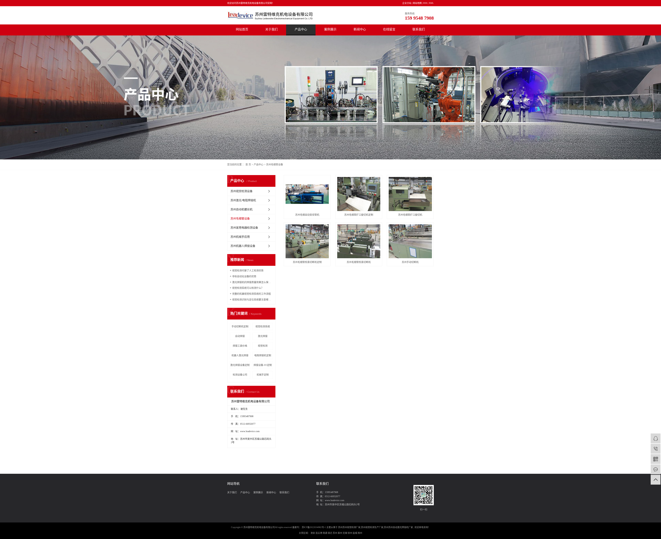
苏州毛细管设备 (274, 164)
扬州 (360, 533)
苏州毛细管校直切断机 (359, 262)
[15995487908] (655, 449)
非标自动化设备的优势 (244, 276)
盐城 (355, 533)
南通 (325, 533)
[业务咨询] (655, 438)
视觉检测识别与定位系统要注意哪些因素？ (252, 299)
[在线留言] (655, 469)
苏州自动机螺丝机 (241, 209)
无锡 (345, 533)
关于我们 (271, 29)
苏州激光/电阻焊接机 (243, 200)
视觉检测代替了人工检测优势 (248, 270)
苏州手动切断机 (410, 262)
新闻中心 (360, 29)
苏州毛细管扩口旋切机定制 (358, 214)
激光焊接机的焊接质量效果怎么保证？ (252, 282)
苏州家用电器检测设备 (244, 227)
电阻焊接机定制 (262, 355)
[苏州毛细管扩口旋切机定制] (358, 194)
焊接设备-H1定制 (263, 365)
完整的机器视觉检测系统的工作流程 (251, 293)
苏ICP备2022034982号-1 (314, 527)
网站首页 (242, 29)
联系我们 (418, 29)
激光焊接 (262, 336)
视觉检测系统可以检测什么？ (248, 288)
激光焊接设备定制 (240, 365)
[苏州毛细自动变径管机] (307, 194)
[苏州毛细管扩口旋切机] (410, 194)
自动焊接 (240, 336)
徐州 (350, 533)
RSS (425, 3)
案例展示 (330, 29)
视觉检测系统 (262, 326)
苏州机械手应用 (240, 236)
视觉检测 (262, 345)
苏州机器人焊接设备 (242, 245)
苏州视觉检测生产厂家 (372, 527)
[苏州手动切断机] (410, 241)
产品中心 (301, 29)
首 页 (248, 164)
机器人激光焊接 (240, 355)
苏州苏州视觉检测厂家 (349, 527)
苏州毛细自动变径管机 (307, 214)
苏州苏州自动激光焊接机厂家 (398, 527)
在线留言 (389, 29)
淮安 (313, 533)
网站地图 (417, 3)
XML (431, 3)
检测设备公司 (240, 374)
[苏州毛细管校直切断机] (358, 241)
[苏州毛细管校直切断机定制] (307, 241)
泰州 (340, 533)
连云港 (319, 533)
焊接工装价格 (240, 345)
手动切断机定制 (240, 326)
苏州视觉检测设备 (241, 191)
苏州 (335, 533)
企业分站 (406, 3)
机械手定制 (263, 374)
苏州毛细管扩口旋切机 (410, 214)
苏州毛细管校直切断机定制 (307, 262)
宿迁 (330, 533)
